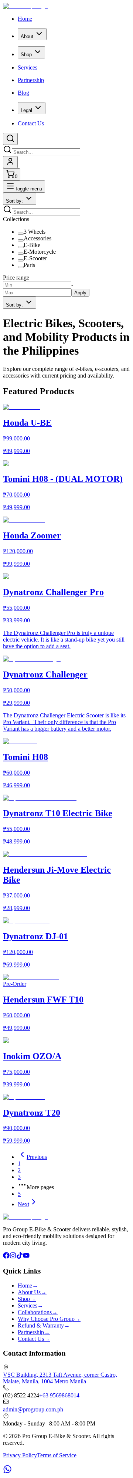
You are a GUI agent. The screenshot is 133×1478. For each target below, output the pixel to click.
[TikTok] (19, 1257)
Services (27, 67)
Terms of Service (56, 1455)
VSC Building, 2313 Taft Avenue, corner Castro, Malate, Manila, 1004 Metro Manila (60, 1378)
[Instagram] (13, 1257)
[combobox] (19, 199)
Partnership (31, 80)
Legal (26, 110)
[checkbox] (21, 234)
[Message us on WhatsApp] (7, 1471)
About (27, 36)
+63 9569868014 (59, 1395)
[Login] (10, 162)
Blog (23, 92)
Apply (80, 292)
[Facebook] (6, 1257)
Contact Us (31, 123)
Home (25, 19)
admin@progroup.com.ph (33, 1409)
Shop (26, 54)
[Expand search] (10, 139)
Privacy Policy (20, 1455)
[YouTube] (26, 1257)
